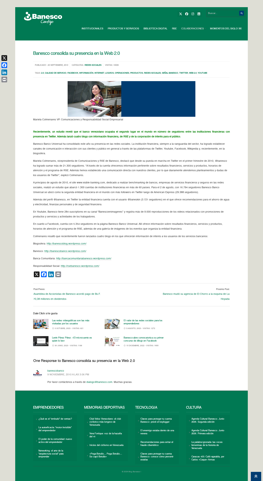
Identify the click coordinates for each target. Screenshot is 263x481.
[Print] (4, 79)
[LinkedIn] (199, 14)
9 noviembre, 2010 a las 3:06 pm (68, 374)
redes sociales (152, 73)
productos (136, 73)
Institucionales (92, 28)
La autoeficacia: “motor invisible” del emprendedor (54, 429)
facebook (72, 73)
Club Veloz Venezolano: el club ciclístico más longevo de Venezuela (105, 422)
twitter (183, 73)
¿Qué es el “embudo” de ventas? (55, 419)
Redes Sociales (93, 65)
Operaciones (122, 73)
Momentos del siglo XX (226, 28)
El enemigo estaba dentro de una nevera (157, 432)
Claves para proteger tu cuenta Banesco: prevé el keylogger (156, 420)
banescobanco (55, 371)
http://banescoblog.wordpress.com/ (66, 243)
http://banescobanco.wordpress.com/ (65, 251)
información (86, 73)
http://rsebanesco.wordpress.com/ (80, 266)
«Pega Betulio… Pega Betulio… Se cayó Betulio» (105, 455)
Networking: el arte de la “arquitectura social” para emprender (51, 454)
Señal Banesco (170, 73)
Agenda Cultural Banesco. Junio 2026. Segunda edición (207, 420)
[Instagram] (193, 14)
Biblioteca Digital (155, 28)
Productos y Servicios (123, 28)
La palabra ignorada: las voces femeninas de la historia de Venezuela (207, 445)
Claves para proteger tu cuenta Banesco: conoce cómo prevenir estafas (156, 457)
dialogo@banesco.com (99, 382)
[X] (180, 14)
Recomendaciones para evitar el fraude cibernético (156, 443)
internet (99, 73)
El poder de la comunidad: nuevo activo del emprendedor (55, 440)
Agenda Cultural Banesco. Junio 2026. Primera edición (207, 432)
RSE (174, 28)
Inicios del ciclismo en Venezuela (106, 445)
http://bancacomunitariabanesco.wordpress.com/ (83, 258)
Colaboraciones (192, 28)
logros (109, 73)
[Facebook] (186, 14)
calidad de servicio (55, 73)
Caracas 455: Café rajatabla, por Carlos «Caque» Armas (207, 458)
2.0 (42, 73)
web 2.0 (193, 73)
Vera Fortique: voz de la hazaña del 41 (105, 435)
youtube (202, 73)
